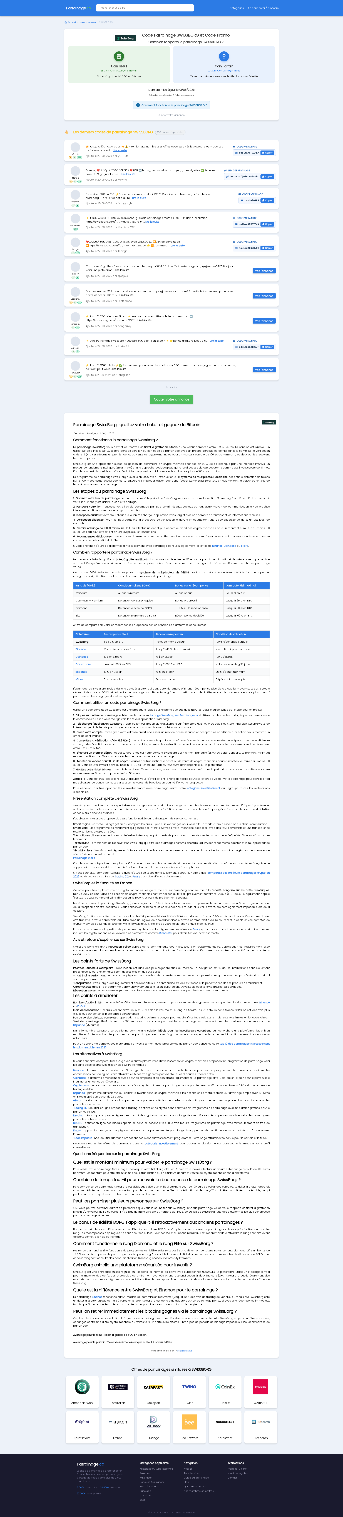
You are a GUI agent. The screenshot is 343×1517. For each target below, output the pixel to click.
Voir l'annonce (264, 271)
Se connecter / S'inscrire (263, 8)
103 (75, 229)
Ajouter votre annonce (171, 115)
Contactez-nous (184, 1350)
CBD (142, 1500)
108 (79, 181)
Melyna (75, 178)
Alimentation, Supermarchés (156, 1468)
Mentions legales (238, 1473)
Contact (232, 1477)
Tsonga (75, 249)
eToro (244, 546)
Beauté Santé (148, 1486)
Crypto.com (83, 664)
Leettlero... (75, 298)
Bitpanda (81, 672)
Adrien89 (75, 348)
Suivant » (171, 387)
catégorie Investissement (203, 788)
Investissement (87, 22)
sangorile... (75, 323)
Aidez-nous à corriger (184, 95)
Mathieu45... (75, 225)
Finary (136, 876)
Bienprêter (165, 933)
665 (79, 158)
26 (77, 352)
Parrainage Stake (84, 858)
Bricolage (145, 1491)
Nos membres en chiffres (199, 1491)
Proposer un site (237, 1468)
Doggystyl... (75, 201)
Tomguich (75, 372)
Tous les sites (192, 1473)
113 (79, 302)
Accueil (72, 22)
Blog (186, 1482)
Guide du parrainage (196, 1477)
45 (77, 253)
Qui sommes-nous (195, 1486)
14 (77, 205)
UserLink (75, 147)
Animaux (145, 1473)
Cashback (146, 1495)
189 (79, 376)
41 (77, 277)
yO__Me (75, 154)
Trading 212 (122, 876)
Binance (217, 546)
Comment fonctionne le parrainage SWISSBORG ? (172, 105)
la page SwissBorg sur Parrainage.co (174, 715)
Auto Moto (146, 1477)
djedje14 (75, 273)
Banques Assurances (152, 1482)
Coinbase (230, 546)
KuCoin (81, 1006)
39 (77, 327)
